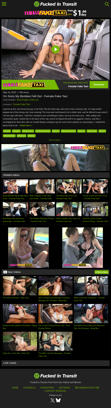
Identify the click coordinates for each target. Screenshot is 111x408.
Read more (25, 125)
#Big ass (55, 131)
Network (64, 388)
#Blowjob (31, 135)
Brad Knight (22, 100)
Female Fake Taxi (21, 104)
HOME (15, 388)
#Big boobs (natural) (68, 131)
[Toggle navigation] (4, 4)
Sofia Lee (33, 100)
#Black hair (21, 135)
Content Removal (55, 391)
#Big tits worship (9, 135)
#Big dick (81, 131)
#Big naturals (92, 131)
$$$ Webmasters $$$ (87, 388)
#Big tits (102, 131)
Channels (29, 388)
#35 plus (7, 131)
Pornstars (47, 388)
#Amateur (16, 131)
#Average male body (42, 131)
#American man (28, 131)
